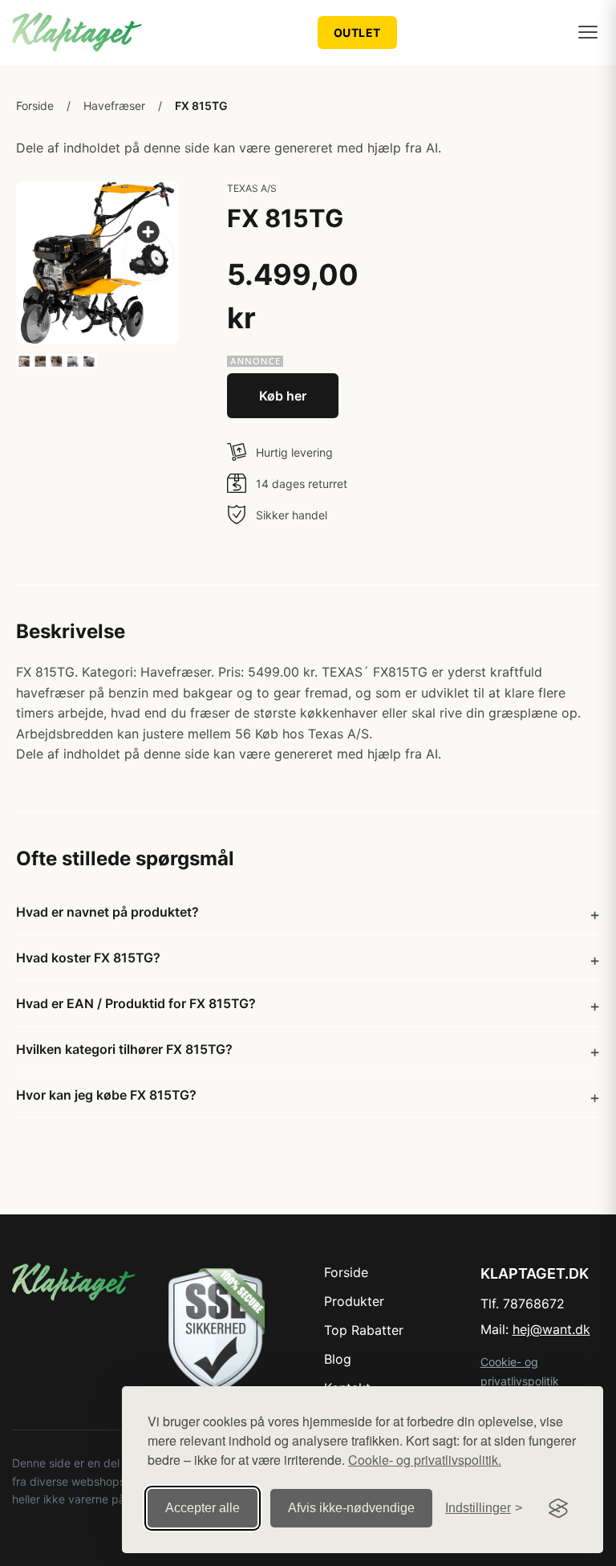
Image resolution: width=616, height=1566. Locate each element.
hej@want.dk (551, 1329)
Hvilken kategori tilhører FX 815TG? (124, 1049)
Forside (35, 105)
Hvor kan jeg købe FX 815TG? (106, 1095)
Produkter (354, 1301)
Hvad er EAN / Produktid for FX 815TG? (136, 1003)
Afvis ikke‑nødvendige (351, 1508)
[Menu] (588, 32)
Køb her (282, 396)
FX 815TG (201, 105)
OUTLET (357, 32)
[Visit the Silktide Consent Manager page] (558, 1508)
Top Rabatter (363, 1330)
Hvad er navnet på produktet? (107, 912)
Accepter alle (202, 1508)
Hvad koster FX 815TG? (88, 958)
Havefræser (114, 105)
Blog (337, 1359)
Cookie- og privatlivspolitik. (424, 1459)
